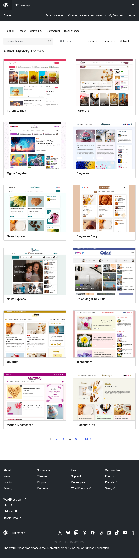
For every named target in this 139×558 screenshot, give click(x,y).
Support (76, 476)
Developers (78, 482)
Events (109, 476)
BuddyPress (12, 517)
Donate (111, 482)
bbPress (10, 511)
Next (88, 438)
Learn (74, 470)
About (7, 470)
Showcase (43, 470)
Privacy (8, 488)
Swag (110, 488)
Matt (8, 505)
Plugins (41, 482)
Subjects (125, 41)
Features (107, 41)
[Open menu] (133, 5)
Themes (8, 15)
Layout (91, 41)
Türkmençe (18, 533)
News (7, 476)
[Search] (49, 41)
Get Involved (113, 470)
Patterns (42, 488)
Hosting (8, 482)
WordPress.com (14, 499)
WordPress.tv (81, 488)
